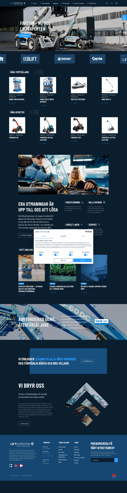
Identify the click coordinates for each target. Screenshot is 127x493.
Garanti (60, 449)
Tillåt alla (82, 260)
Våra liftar (76, 449)
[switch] (56, 255)
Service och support (79, 457)
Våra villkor (61, 452)
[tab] (60, 48)
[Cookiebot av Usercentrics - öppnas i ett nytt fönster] (86, 232)
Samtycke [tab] (43, 236)
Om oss (35, 3)
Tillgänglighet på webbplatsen (62, 456)
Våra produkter (46, 3)
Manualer (76, 460)
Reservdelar (66, 3)
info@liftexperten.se (48, 455)
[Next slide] (41, 72)
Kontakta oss (92, 3)
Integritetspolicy (62, 460)
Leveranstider (62, 447)
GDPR (59, 462)
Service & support (79, 3)
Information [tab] (63, 236)
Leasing (76, 463)
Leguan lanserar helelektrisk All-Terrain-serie (62, 287)
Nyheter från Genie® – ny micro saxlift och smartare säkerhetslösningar (30, 288)
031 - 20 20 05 (46, 448)
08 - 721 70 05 (46, 453)
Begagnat (55, 3)
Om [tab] (83, 236)
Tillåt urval (63, 260)
